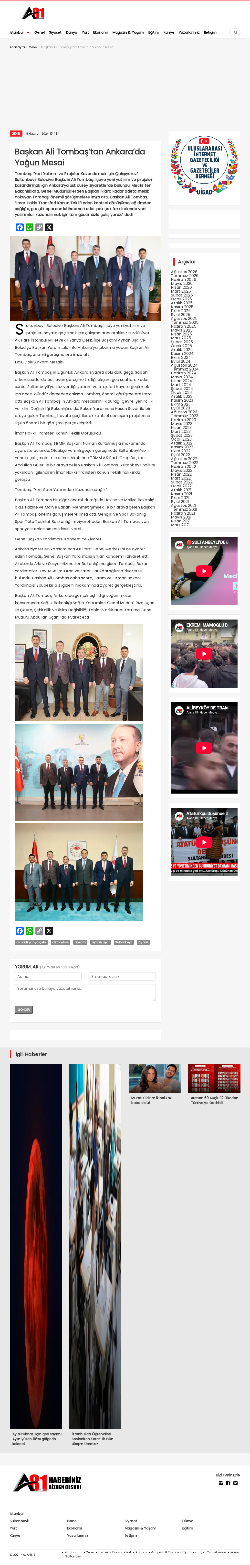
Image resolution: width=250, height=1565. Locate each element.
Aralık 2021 (181, 490)
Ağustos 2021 (183, 505)
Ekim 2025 (181, 311)
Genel (16, 133)
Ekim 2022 (180, 451)
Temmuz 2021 (184, 509)
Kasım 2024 (182, 353)
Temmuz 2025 (184, 322)
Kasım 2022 (182, 447)
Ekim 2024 (181, 357)
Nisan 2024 (181, 381)
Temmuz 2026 (184, 275)
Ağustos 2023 (184, 412)
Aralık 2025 (182, 303)
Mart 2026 (181, 291)
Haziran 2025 (183, 326)
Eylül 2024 (180, 361)
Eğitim (187, 1528)
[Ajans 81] (34, 18)
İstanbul (17, 1513)
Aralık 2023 (181, 396)
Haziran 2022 (183, 466)
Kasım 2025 (182, 307)
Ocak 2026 (181, 299)
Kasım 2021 (181, 494)
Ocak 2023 (181, 439)
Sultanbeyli (123, 942)
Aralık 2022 (181, 443)
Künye (15, 1535)
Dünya (188, 1521)
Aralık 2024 (182, 349)
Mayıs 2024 (182, 377)
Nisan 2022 (181, 474)
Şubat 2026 (182, 295)
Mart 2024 (181, 385)
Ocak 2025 (181, 346)
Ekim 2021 (180, 497)
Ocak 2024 (181, 392)
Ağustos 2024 (184, 365)
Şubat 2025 (182, 342)
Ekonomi (74, 1528)
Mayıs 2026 (182, 283)
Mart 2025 (181, 338)
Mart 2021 (180, 525)
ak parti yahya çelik (31, 942)
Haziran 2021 (183, 513)
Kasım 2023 (182, 400)
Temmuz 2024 (185, 369)
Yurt (13, 1528)
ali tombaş (60, 942)
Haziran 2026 (183, 279)
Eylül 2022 (180, 455)
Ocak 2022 (181, 486)
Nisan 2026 (181, 287)
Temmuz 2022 (184, 462)
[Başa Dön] (241, 1556)
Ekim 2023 (180, 404)
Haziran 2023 (183, 420)
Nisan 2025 (181, 334)
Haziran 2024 (183, 373)
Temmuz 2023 (184, 416)
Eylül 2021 (180, 501)
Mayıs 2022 (181, 470)
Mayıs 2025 (182, 330)
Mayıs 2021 (181, 517)
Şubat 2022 (182, 482)
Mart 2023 (181, 431)
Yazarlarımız (77, 1535)
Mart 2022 (181, 478)
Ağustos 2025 (184, 318)
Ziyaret (143, 942)
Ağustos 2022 (184, 459)
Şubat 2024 (182, 388)
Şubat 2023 (182, 435)
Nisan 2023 (181, 427)
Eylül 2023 (180, 408)
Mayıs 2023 (181, 423)
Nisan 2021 (181, 521)
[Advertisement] (125, 89)
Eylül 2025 (180, 314)
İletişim (131, 1535)
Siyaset (131, 1521)
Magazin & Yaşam (140, 1528)
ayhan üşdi (100, 942)
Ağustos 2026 (184, 272)
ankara (80, 942)
